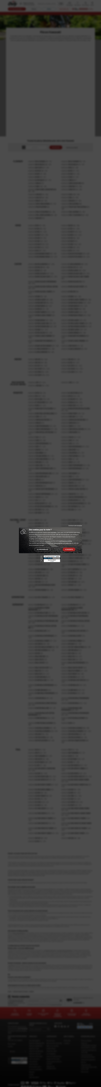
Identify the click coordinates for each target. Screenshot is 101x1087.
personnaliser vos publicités (63, 543)
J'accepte (69, 549)
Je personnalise (42, 549)
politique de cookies (65, 541)
